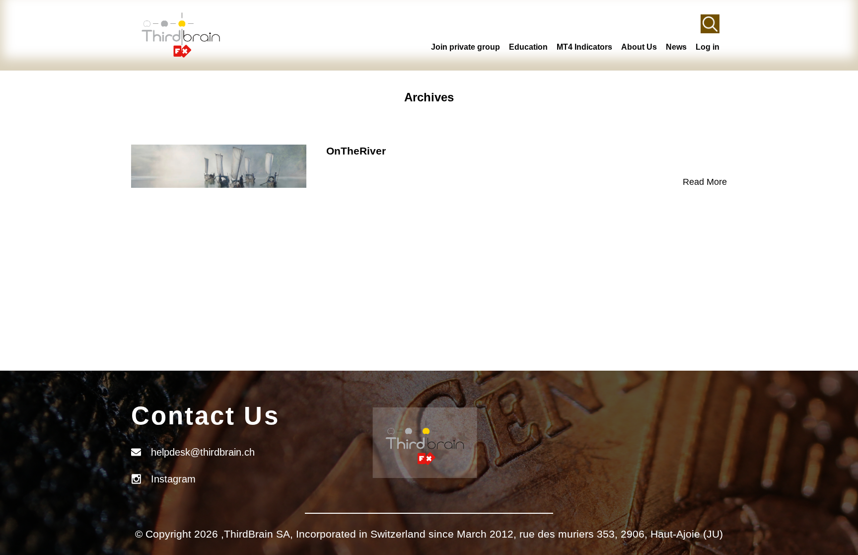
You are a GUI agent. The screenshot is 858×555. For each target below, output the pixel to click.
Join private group (465, 47)
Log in (707, 47)
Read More (705, 182)
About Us (639, 47)
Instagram (173, 479)
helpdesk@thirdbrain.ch (203, 452)
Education (528, 47)
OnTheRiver (356, 151)
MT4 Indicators (584, 47)
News (676, 47)
